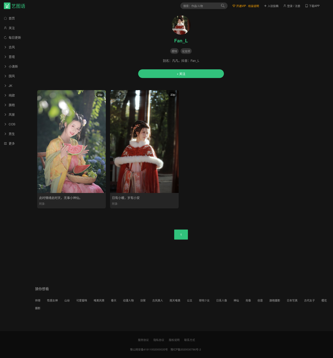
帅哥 (37, 300)
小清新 (13, 66)
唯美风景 (99, 300)
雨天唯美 (175, 300)
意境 (11, 56)
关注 (11, 28)
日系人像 (221, 300)
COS (11, 124)
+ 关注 (181, 73)
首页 (11, 18)
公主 (189, 300)
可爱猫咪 (81, 300)
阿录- (42, 203)
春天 (113, 300)
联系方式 (189, 340)
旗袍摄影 (274, 300)
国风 (11, 76)
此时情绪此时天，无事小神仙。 (60, 197)
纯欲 (11, 95)
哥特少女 (204, 300)
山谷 (67, 300)
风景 (11, 114)
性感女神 (52, 300)
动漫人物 (128, 300)
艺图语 (18, 5)
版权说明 (174, 340)
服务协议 (143, 340)
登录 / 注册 (293, 6)
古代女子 (309, 300)
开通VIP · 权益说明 (247, 6)
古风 (11, 47)
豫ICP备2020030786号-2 (186, 349)
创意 (260, 300)
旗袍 (11, 105)
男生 (11, 134)
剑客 (143, 300)
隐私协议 (158, 340)
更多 (11, 143)
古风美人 (157, 300)
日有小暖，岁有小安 (126, 197)
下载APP (314, 6)
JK (10, 85)
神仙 (236, 300)
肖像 (248, 300)
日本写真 (292, 300)
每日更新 (14, 37)
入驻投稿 (272, 6)
